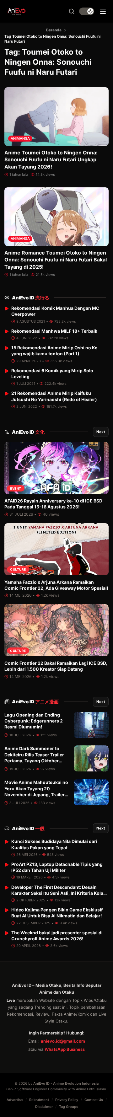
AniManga (20, 138)
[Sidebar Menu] (103, 11)
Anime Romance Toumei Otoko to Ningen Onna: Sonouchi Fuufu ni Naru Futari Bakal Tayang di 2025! (55, 260)
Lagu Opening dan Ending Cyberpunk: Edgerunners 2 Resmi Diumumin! (33, 721)
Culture (18, 569)
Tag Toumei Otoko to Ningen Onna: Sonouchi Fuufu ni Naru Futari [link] (52, 39)
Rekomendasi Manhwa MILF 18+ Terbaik (54, 331)
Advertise (15, 1100)
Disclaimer (44, 1106)
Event (15, 488)
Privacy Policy (66, 1100)
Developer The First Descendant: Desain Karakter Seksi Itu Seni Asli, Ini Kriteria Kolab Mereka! (58, 893)
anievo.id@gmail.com (63, 1041)
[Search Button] (72, 11)
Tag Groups (68, 1106)
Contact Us (93, 1100)
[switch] (86, 11)
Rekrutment (39, 1100)
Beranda (54, 30)
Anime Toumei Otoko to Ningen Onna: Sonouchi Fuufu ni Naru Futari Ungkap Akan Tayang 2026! (51, 159)
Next (100, 431)
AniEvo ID (30, 297)
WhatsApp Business (65, 1049)
